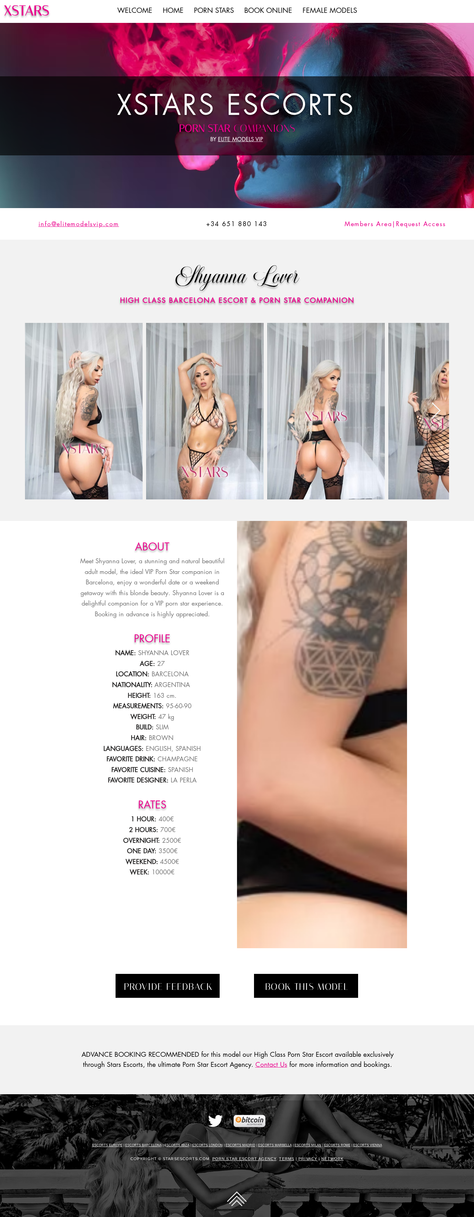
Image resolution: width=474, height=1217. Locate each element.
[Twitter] (215, 1121)
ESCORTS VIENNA (367, 1145)
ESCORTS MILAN (308, 1145)
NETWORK (332, 1159)
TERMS (286, 1159)
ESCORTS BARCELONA (143, 1145)
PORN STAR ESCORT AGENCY (244, 1159)
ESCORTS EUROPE (107, 1145)
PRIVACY (307, 1159)
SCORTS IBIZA (178, 1145)
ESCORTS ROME (337, 1145)
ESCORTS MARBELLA (275, 1145)
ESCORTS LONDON (207, 1145)
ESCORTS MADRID (240, 1145)
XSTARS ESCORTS (237, 104)
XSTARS (26, 10)
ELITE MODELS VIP (240, 139)
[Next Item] (436, 411)
